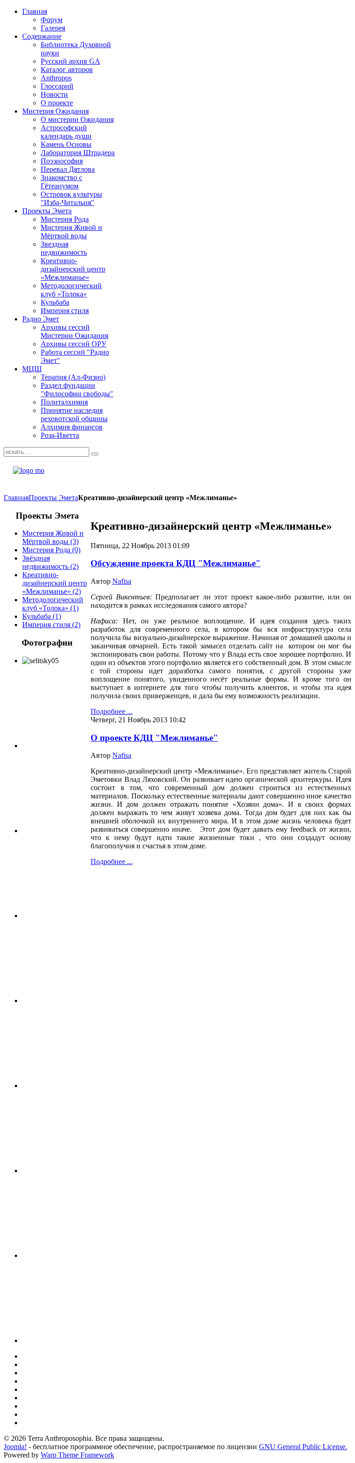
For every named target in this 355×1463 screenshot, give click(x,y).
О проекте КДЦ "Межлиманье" (154, 738)
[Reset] (94, 454)
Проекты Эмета (53, 498)
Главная (16, 498)
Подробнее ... (112, 711)
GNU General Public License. (303, 1447)
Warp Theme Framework (77, 1455)
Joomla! (15, 1447)
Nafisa (121, 581)
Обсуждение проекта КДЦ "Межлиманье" (176, 563)
